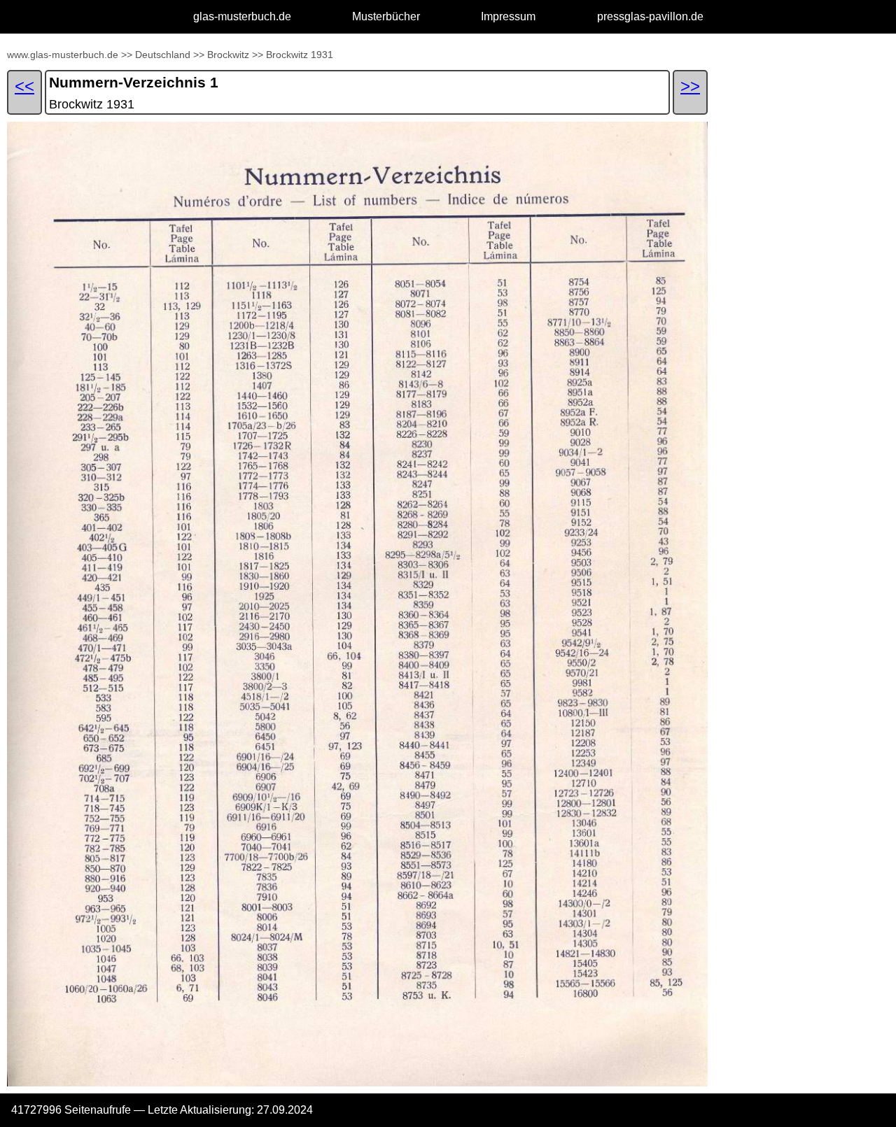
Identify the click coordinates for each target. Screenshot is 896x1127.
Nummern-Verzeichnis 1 (133, 82)
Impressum (508, 16)
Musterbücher (386, 16)
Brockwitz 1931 (299, 54)
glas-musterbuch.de (242, 16)
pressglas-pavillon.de (650, 16)
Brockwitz (228, 54)
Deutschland (162, 54)
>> (126, 54)
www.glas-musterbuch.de (62, 54)
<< (24, 85)
